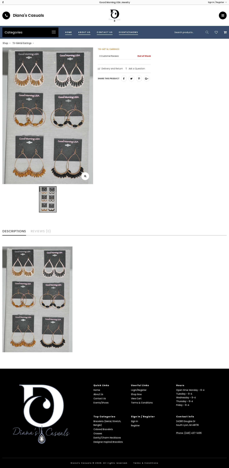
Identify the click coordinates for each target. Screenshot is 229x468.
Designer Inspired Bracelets (108, 441)
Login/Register (138, 390)
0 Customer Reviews (109, 56)
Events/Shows (101, 402)
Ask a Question (137, 68)
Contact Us (99, 398)
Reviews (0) (41, 231)
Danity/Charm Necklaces (107, 437)
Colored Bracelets (103, 429)
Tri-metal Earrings (21, 43)
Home (96, 390)
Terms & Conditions (142, 402)
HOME (68, 32)
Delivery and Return (112, 68)
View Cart (136, 398)
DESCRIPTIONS (14, 231)
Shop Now (136, 394)
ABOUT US (84, 32)
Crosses (97, 433)
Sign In (134, 421)
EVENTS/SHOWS (128, 32)
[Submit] (207, 32)
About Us (98, 394)
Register (135, 425)
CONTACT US (105, 32)
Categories (13, 32)
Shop (5, 43)
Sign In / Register (216, 2)
